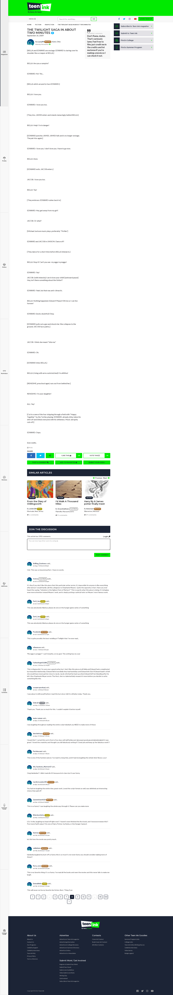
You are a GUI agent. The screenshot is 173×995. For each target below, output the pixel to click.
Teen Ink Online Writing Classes (135, 945)
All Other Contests (98, 945)
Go (94, 19)
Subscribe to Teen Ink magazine (69, 981)
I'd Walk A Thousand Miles (67, 502)
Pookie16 (36, 632)
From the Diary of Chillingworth (36, 502)
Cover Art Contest (98, 939)
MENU (31, 19)
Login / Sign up (146, 19)
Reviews (4, 480)
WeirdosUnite (38, 815)
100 (106, 897)
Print (30, 448)
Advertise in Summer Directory (69, 948)
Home (29, 24)
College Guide (4, 933)
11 (89, 897)
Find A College (127, 40)
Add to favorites (68, 462)
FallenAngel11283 (40, 663)
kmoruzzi (90, 509)
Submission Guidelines (67, 970)
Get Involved (64, 978)
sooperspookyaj (39, 687)
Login (106, 536)
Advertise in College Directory (69, 945)
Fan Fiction (49, 24)
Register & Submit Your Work (69, 964)
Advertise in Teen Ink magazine (69, 939)
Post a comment (39, 462)
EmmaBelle (37, 883)
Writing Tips (63, 975)
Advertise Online (65, 950)
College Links (129, 942)
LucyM (41, 41)
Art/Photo (4, 586)
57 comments (91, 515)
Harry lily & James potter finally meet (94, 502)
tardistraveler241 (40, 782)
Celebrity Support (32, 948)
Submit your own (96, 462)
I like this (70, 455)
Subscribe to (135, 26)
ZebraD (36, 703)
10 (83, 897)
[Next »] (69, 902)
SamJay (36, 833)
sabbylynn (37, 848)
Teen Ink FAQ (31, 953)
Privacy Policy (31, 956)
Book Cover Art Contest (99, 942)
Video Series (129, 950)
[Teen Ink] (41, 7)
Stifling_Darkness (40, 563)
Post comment (102, 555)
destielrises (37, 733)
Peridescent (37, 751)
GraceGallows (63, 509)
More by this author (42, 44)
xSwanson (37, 647)
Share (30, 451)
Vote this (99, 455)
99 (100, 897)
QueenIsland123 (39, 800)
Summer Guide (4, 808)
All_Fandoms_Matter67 (42, 767)
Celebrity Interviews (33, 950)
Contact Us (30, 942)
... (49, 897)
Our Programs (31, 945)
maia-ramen (37, 718)
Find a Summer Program (131, 47)
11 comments (62, 515)
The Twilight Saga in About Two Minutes (74, 24)
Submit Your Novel (65, 967)
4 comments (33, 515)
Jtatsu (35, 579)
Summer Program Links (132, 939)
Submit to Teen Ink (129, 33)
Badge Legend (129, 953)
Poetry (4, 161)
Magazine (4, 54)
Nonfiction (4, 373)
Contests (4, 692)
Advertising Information (67, 942)
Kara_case (37, 866)
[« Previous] (32, 897)
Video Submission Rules (67, 973)
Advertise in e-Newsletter (68, 953)
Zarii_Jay (36, 601)
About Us (30, 939)
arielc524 (32, 509)
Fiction (4, 267)
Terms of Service (32, 959)
